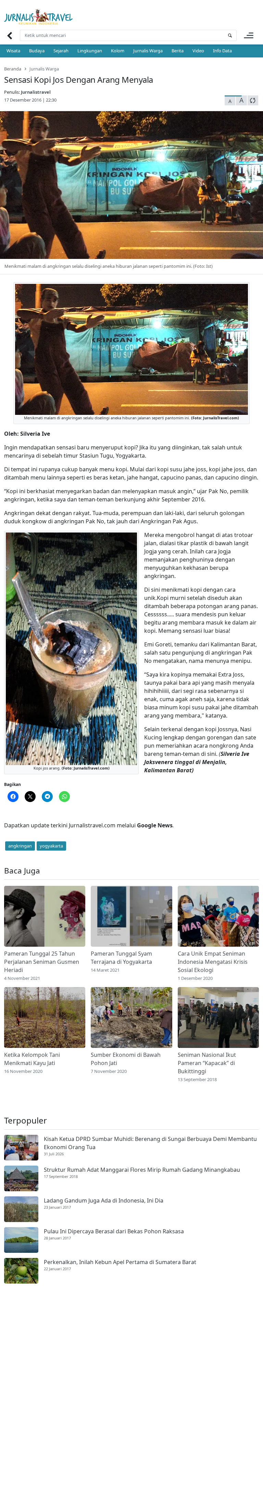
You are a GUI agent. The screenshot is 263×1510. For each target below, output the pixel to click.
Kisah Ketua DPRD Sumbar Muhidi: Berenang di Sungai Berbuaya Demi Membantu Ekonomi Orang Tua (150, 1143)
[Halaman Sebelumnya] (9, 35)
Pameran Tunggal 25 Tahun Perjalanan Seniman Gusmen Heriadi (41, 962)
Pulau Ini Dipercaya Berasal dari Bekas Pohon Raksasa (114, 1231)
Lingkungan (89, 51)
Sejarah (60, 51)
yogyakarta (51, 846)
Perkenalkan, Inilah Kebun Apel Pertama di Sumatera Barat (120, 1262)
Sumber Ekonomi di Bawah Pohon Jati (126, 1059)
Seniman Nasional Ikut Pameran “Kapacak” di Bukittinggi (207, 1063)
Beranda (12, 69)
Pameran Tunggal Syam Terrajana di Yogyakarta (121, 958)
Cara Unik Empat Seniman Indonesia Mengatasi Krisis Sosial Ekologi (213, 962)
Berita (178, 51)
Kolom (117, 51)
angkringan (20, 846)
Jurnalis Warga (148, 51)
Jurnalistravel (36, 92)
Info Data (222, 51)
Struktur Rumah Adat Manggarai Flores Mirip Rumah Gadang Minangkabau (142, 1169)
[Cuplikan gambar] (44, 916)
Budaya (37, 51)
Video (198, 51)
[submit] (229, 35)
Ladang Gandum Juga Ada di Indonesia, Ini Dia (103, 1200)
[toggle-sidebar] (248, 35)
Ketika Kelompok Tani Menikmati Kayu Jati (32, 1059)
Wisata (13, 51)
